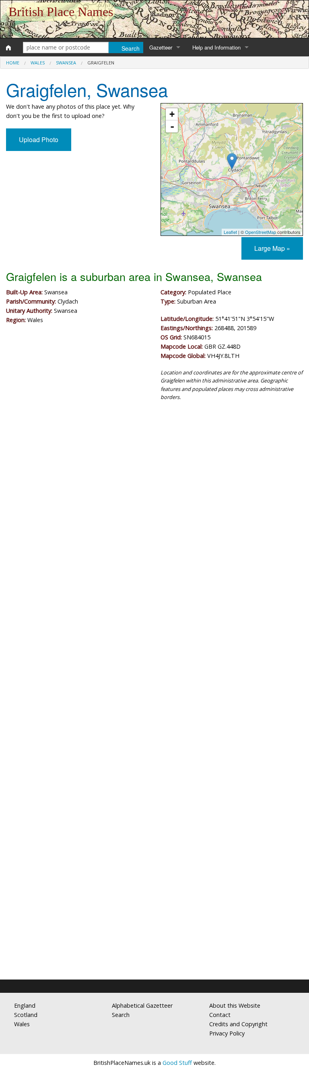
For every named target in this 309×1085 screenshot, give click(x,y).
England (24, 1005)
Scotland (25, 1015)
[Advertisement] (154, 473)
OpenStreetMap (260, 232)
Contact (220, 1015)
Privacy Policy (227, 1033)
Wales (38, 63)
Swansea (66, 63)
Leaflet (230, 232)
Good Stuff (177, 1062)
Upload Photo (38, 139)
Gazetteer (160, 47)
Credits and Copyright (238, 1024)
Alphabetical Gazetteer (142, 1005)
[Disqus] (154, 648)
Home (12, 63)
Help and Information (216, 47)
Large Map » (272, 248)
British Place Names (60, 11)
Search (121, 1015)
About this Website (234, 1005)
